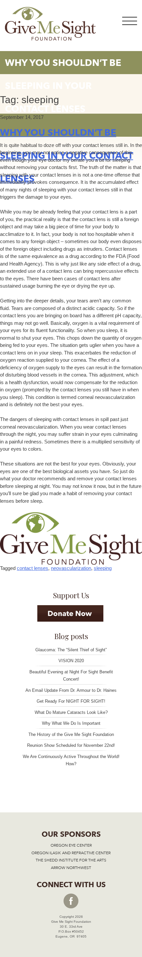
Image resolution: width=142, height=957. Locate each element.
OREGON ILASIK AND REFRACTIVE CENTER (71, 853)
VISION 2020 (71, 660)
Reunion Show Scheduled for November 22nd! (71, 745)
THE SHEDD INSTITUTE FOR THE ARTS (71, 860)
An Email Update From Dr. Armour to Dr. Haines (71, 690)
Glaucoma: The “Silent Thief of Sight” (71, 649)
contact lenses (32, 568)
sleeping (103, 568)
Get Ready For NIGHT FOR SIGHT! (71, 701)
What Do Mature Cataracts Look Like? (71, 712)
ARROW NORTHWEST (71, 867)
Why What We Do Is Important (71, 723)
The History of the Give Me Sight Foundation (71, 734)
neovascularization (71, 568)
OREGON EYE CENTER (71, 845)
